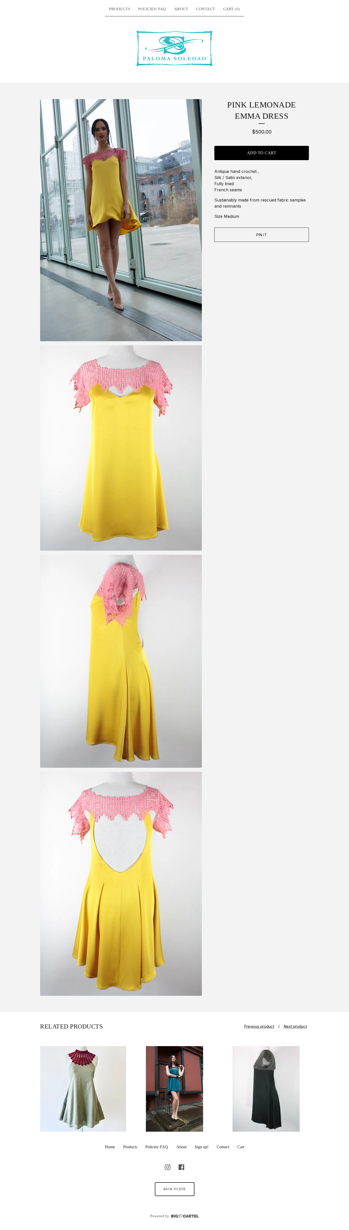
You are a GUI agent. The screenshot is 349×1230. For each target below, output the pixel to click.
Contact (205, 9)
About (181, 9)
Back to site (175, 1189)
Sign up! (201, 1147)
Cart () (231, 9)
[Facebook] (181, 1167)
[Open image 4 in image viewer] (121, 884)
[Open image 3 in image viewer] (121, 661)
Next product (295, 1026)
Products (119, 9)
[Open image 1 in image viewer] (121, 220)
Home (110, 1147)
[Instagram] (168, 1167)
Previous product (259, 1026)
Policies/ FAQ (152, 9)
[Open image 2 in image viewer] (121, 448)
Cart (240, 1147)
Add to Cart (261, 153)
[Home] (174, 48)
